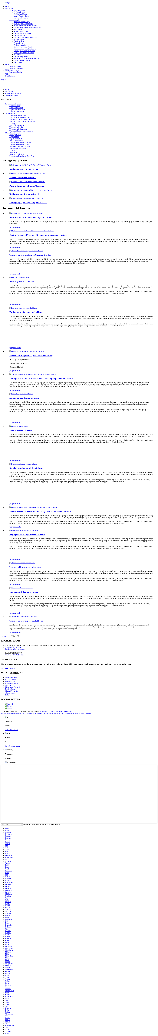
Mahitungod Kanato (12, 70)
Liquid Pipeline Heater (21, 16)
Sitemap (59, 711)
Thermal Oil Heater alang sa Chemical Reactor (30, 255)
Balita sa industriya (15, 66)
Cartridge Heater (19, 41)
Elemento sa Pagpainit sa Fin (23, 47)
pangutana (12, 227)
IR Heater (17, 55)
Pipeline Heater (10, 689)
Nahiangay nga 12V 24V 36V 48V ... (25, 169)
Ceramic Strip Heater (21, 56)
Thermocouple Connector (22, 33)
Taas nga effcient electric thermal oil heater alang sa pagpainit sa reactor (41, 378)
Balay (7, 6)
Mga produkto (10, 8)
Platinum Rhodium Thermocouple (25, 26)
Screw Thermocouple (21, 31)
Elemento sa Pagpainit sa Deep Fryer (26, 58)
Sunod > (5, 636)
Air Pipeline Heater (20, 14)
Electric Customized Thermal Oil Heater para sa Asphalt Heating (38, 235)
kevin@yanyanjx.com (12, 746)
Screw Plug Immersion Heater (24, 53)
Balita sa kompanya (16, 68)
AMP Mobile (67, 711)
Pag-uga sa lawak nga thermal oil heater (27, 534)
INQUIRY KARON (8, 668)
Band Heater (18, 62)
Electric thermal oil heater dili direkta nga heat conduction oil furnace (40, 511)
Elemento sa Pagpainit (17, 39)
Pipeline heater (16, 713)
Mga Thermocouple (46, 713)
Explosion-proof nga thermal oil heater (26, 312)
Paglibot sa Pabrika (15, 72)
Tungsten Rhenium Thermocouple (25, 37)
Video (7, 74)
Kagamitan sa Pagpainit (17, 10)
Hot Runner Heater (15, 140)
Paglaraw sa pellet (20, 45)
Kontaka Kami (10, 76)
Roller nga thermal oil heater (22, 282)
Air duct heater (6, 713)
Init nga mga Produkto (47, 711)
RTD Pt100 (18, 29)
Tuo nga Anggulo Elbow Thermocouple (27, 27)
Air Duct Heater (19, 12)
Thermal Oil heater (11, 691)
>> (9, 636)
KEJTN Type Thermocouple (23, 24)
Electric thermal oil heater (20, 430)
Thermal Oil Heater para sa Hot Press (26, 621)
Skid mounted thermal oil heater (23, 592)
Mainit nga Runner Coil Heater (24, 51)
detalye (18, 227)
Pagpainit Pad (18, 43)
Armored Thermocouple (22, 22)
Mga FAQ (8, 685)
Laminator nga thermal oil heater (24, 398)
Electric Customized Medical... (22, 178)
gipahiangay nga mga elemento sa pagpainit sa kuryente (72, 713)
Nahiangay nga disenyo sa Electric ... (25, 194)
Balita (7, 64)
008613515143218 (11, 730)
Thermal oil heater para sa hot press (25, 567)
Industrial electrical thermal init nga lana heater (30, 217)
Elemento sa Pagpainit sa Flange (25, 49)
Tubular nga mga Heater (22, 60)
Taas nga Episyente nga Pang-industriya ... (28, 202)
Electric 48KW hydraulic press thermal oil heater (30, 355)
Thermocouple (14, 20)
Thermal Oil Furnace (21, 18)
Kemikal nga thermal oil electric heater (26, 468)
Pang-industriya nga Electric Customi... (26, 186)
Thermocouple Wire (20, 35)
